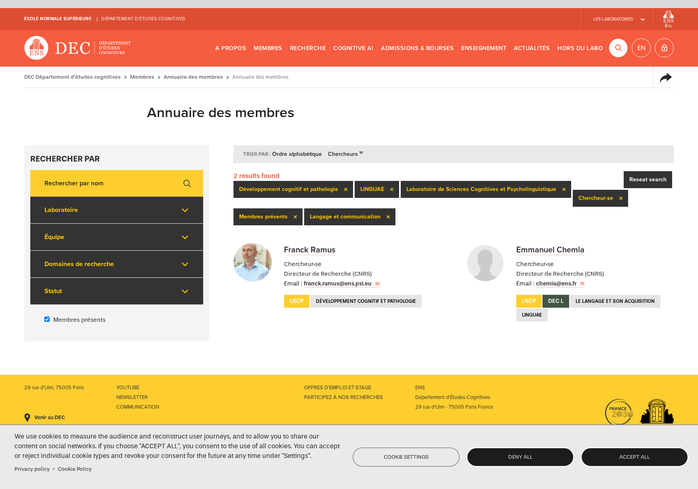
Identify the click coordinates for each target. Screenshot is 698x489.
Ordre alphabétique (297, 154)
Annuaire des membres (193, 77)
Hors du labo (580, 48)
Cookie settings (406, 456)
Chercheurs (346, 154)
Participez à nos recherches (343, 397)
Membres (268, 48)
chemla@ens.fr (556, 283)
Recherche (308, 48)
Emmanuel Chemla (550, 250)
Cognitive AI (353, 48)
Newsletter (132, 397)
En (641, 48)
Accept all (634, 456)
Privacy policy (32, 469)
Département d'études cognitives (143, 18)
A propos (230, 48)
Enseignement (483, 48)
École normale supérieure (57, 18)
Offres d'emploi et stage (337, 387)
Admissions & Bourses (417, 48)
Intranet (664, 47)
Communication (137, 407)
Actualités (532, 48)
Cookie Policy (75, 469)
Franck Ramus (309, 250)
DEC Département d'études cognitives (77, 48)
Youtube (127, 387)
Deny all (520, 456)
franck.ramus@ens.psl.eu (338, 283)
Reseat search (647, 179)
